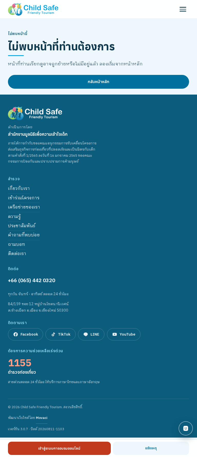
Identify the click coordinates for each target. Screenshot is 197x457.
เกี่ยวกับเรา (19, 188)
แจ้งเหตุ (151, 448)
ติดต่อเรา (17, 253)
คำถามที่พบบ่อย (24, 235)
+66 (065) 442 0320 (31, 280)
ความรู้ (14, 216)
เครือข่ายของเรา (24, 207)
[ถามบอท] (186, 428)
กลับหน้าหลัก (98, 81)
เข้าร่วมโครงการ (24, 198)
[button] (183, 9)
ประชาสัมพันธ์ (21, 226)
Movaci (41, 419)
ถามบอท (16, 244)
